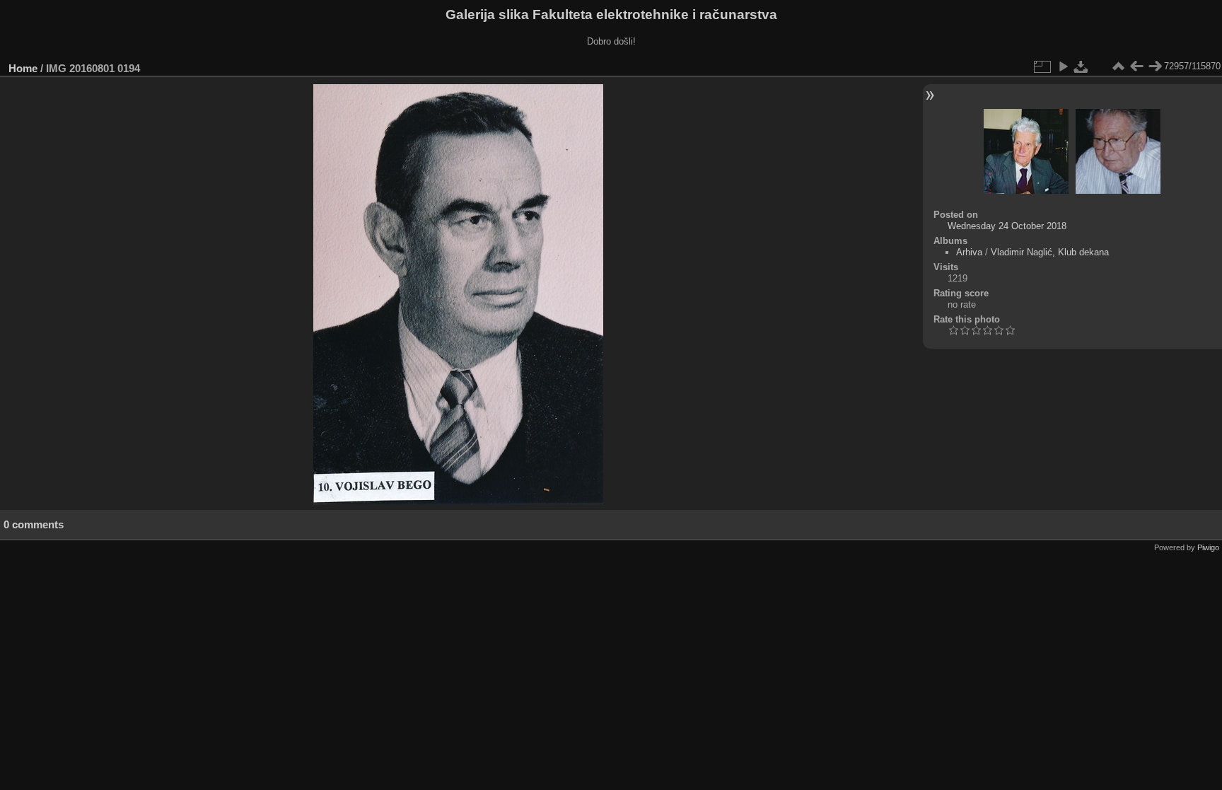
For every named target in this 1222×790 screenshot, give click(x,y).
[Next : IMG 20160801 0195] (1155, 66)
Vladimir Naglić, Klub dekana (1050, 252)
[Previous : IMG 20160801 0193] (1136, 66)
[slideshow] (1063, 66)
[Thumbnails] (1118, 66)
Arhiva (969, 252)
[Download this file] (1081, 66)
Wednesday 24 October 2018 (1007, 226)
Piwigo (1208, 547)
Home (22, 68)
